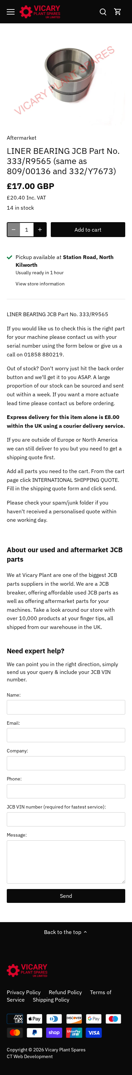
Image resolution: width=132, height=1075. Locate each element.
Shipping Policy (51, 999)
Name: (14, 695)
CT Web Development (30, 1056)
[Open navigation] (11, 12)
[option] (66, 81)
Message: (17, 835)
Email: (13, 723)
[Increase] (40, 230)
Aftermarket (22, 137)
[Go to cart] (118, 11)
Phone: (14, 778)
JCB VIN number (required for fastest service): (56, 807)
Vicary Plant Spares (65, 1049)
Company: (17, 750)
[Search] (102, 11)
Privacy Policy (24, 992)
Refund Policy (65, 992)
